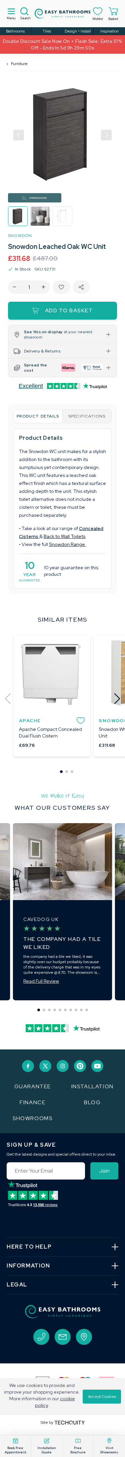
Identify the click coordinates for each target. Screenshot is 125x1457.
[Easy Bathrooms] (63, 13)
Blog (92, 1102)
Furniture (19, 63)
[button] (18, 135)
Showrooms (32, 1118)
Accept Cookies (102, 1396)
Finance (32, 1102)
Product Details (38, 416)
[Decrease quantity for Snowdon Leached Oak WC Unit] (14, 287)
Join (104, 1170)
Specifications (87, 416)
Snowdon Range (67, 544)
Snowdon (20, 235)
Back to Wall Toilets (65, 536)
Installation (92, 1086)
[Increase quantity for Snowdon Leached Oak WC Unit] (43, 287)
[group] (18, 216)
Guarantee (32, 1086)
